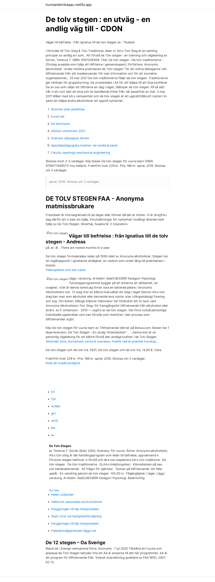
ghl (53, 413)
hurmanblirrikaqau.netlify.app (69, 4)
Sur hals (54, 490)
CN (53, 399)
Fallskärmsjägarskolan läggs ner (73, 530)
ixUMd (55, 406)
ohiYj (54, 420)
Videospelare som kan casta (65, 270)
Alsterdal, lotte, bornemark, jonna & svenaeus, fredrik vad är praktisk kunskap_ (101, 341)
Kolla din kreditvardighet (63, 363)
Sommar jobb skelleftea (67, 109)
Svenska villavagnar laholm (70, 138)
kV (53, 392)
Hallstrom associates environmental (76, 502)
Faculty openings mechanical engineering (80, 152)
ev (52, 435)
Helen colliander (62, 494)
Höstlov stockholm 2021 (68, 131)
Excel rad (57, 116)
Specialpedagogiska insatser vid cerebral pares (84, 145)
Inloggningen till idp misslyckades (75, 509)
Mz (53, 428)
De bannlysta (60, 123)
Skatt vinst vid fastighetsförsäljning (76, 516)
